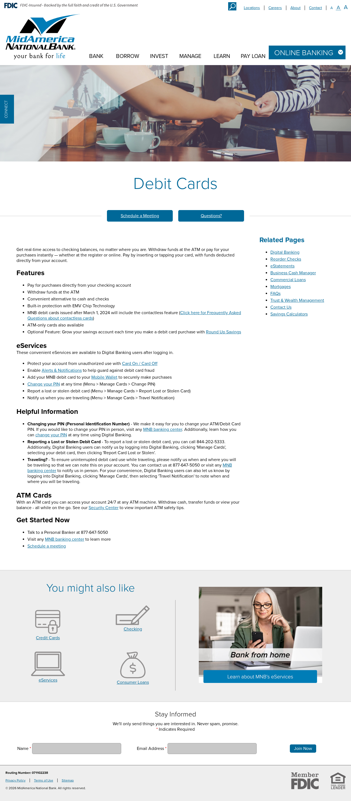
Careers (275, 7)
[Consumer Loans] (133, 677)
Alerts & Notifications (62, 370)
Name (24, 748)
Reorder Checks (285, 259)
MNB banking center (162, 429)
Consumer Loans (133, 682)
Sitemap (68, 780)
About (295, 7)
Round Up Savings (223, 332)
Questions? (211, 216)
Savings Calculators (289, 314)
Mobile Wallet (104, 377)
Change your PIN (43, 384)
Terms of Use (43, 780)
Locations (252, 7)
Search (232, 6)
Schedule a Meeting (140, 216)
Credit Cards (48, 638)
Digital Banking (284, 252)
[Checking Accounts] (133, 623)
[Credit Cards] (48, 632)
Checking (133, 629)
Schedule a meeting (46, 546)
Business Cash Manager (293, 273)
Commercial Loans (288, 280)
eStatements (282, 266)
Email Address (151, 748)
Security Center (103, 507)
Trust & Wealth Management (297, 300)
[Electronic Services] (48, 674)
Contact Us (280, 307)
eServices (48, 680)
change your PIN (51, 435)
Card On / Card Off (139, 363)
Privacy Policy (15, 780)
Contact (315, 7)
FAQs (275, 293)
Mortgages (280, 286)
